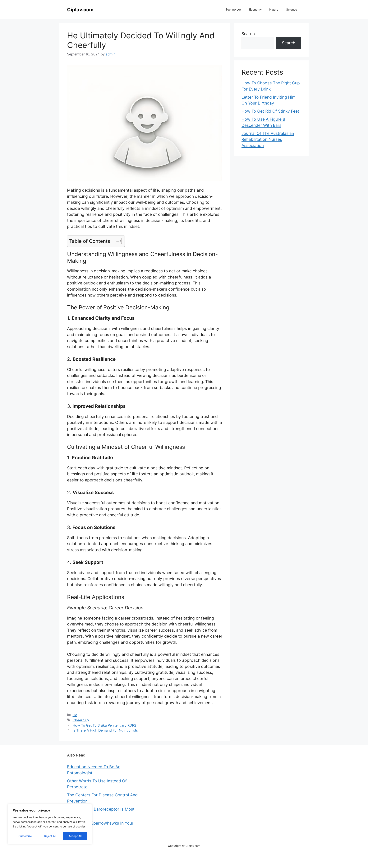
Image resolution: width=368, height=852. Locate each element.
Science (291, 9)
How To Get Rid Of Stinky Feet (270, 111)
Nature (273, 9)
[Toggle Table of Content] (116, 241)
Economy (255, 9)
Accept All (74, 836)
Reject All (50, 836)
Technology (234, 9)
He (75, 715)
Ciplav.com (80, 9)
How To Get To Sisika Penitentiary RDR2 (104, 725)
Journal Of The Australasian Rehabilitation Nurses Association (268, 139)
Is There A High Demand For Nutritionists (105, 730)
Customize (25, 836)
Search (248, 33)
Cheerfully (81, 720)
